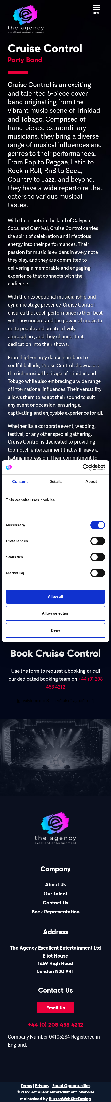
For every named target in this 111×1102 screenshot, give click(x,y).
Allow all (55, 596)
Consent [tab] (20, 481)
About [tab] (91, 481)
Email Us (55, 1008)
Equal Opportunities (71, 1085)
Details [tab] (55, 481)
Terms (26, 1085)
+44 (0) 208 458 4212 (55, 1024)
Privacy (42, 1085)
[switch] (97, 541)
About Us (55, 884)
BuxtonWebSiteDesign (70, 1098)
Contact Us (55, 902)
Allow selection (55, 613)
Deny (55, 630)
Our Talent (55, 893)
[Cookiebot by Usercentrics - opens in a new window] (82, 467)
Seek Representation (56, 911)
